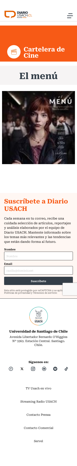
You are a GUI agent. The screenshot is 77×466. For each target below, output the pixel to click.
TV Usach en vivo (38, 388)
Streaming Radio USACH (38, 401)
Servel (38, 440)
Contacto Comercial (38, 427)
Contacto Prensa (38, 414)
